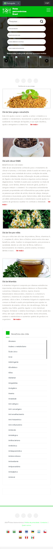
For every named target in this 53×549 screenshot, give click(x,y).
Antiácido (12, 430)
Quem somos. (26, 525)
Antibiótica (12, 446)
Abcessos (12, 341)
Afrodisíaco (12, 367)
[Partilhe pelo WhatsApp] (36, 81)
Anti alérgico (13, 404)
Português (10, 3)
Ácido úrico (12, 352)
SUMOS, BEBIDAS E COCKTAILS (16, 41)
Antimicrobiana (14, 456)
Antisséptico (13, 472)
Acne (10, 357)
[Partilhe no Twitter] (29, 81)
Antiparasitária (14, 466)
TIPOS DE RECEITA (13, 28)
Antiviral (11, 477)
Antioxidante (13, 461)
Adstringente (13, 362)
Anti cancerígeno (15, 409)
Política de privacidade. (32, 522)
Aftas (10, 373)
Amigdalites (12, 383)
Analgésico (12, 388)
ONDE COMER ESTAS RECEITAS (16, 48)
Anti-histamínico (14, 420)
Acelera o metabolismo (17, 346)
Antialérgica (13, 435)
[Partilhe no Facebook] (17, 81)
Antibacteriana (14, 440)
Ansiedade (12, 399)
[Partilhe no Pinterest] (23, 81)
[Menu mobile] (48, 10)
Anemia (11, 393)
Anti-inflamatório (15, 425)
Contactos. (44, 522)
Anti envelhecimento (16, 414)
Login (47, 3)
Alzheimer (12, 378)
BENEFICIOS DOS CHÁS (14, 35)
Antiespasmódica (15, 451)
